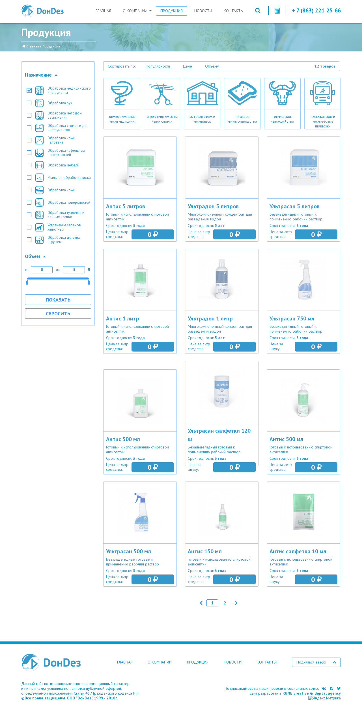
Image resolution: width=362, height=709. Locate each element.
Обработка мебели (63, 165)
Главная (103, 10)
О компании (135, 10)
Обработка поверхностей (69, 202)
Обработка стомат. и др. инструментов (67, 127)
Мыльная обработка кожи (69, 177)
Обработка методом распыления (65, 115)
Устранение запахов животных (64, 227)
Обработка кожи (61, 190)
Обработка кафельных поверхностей (66, 152)
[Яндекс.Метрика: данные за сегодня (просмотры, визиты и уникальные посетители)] (324, 698)
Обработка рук (60, 103)
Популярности (158, 66)
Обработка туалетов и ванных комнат (66, 214)
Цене (187, 66)
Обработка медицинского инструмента (69, 90)
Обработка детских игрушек (64, 239)
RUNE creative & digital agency (312, 693)
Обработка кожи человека (61, 140)
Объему (212, 66)
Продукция (171, 10)
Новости (203, 10)
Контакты (234, 10)
